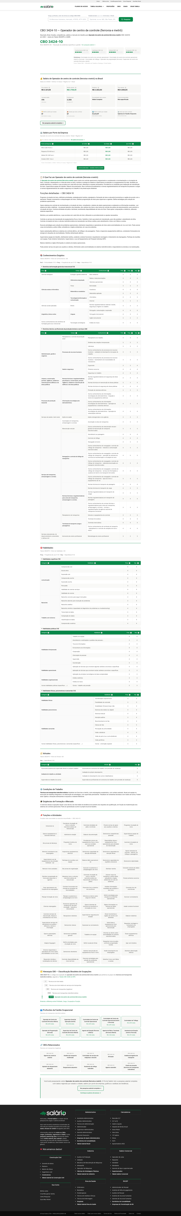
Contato (139, 1213)
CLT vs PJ (115, 1121)
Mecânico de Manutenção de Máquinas (89, 1163)
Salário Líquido (117, 1124)
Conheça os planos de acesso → (90, 1093)
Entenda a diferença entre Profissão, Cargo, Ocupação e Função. (60, 1001)
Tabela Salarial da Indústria (86, 1174)
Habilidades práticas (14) (51, 628)
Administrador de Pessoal (120, 1187)
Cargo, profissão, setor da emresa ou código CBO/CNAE (64, 15)
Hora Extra (115, 1132)
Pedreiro (44, 1166)
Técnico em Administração (85, 1124)
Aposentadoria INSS (118, 1144)
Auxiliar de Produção (83, 1157)
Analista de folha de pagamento (122, 1190)
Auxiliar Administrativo (84, 1121)
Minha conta (106, 1)
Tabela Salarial (96, 6)
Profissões (110, 6)
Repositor (115, 1160)
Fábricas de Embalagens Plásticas (88, 1171)
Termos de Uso (108, 1213)
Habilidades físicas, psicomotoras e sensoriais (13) (59, 690)
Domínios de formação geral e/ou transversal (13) (59, 266)
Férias (114, 1138)
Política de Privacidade (120, 1213)
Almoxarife (80, 1165)
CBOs (119, 6)
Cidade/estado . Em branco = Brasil (101, 15)
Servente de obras (48, 1163)
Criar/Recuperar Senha (115, 1)
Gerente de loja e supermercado (122, 1168)
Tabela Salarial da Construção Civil (53, 1178)
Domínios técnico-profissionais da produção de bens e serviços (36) (65, 329)
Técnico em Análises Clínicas (86, 1196)
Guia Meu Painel (137, 1)
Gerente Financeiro (83, 1135)
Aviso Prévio (116, 1129)
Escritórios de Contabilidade (121, 1201)
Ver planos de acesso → (78, 139)
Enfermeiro (80, 1187)
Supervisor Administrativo (85, 1129)
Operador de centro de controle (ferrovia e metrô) (58, 180)
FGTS (113, 1141)
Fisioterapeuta (81, 1193)
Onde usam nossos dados (94, 1213)
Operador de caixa (118, 1157)
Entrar (98, 1)
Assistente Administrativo (85, 1118)
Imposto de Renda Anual (120, 1127)
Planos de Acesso (81, 6)
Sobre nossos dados (79, 1213)
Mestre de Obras (47, 1169)
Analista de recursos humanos (121, 1196)
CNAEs (125, 6)
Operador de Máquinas (84, 1168)
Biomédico (80, 1190)
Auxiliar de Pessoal (118, 1193)
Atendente (115, 1165)
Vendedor (115, 1163)
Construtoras (46, 1175)
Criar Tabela (135, 6)
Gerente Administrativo (84, 1132)
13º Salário (115, 1135)
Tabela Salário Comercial (120, 1174)
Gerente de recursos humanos (121, 1198)
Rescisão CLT (116, 1118)
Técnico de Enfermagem (84, 1198)
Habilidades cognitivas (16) (52, 559)
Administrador (81, 1127)
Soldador (80, 1160)
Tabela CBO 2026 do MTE (67, 977)
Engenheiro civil (47, 1172)
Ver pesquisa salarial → (88, 45)
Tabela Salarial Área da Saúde (86, 1204)
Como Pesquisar (127, 1)
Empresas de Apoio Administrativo (88, 1138)
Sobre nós (131, 1213)
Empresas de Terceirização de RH (123, 1204)
